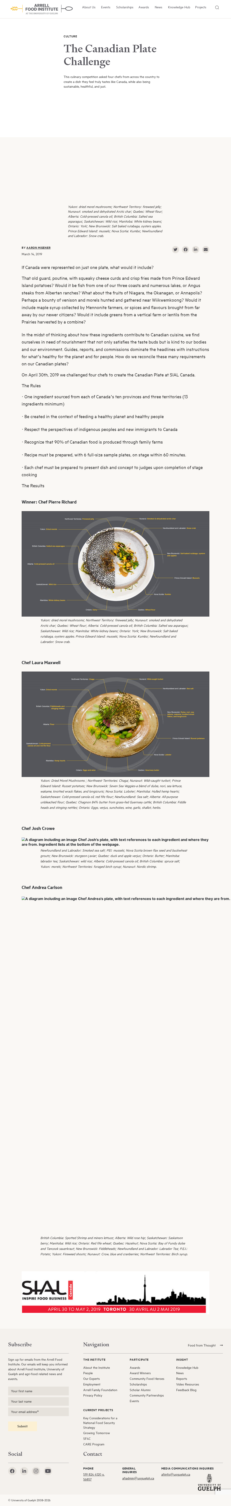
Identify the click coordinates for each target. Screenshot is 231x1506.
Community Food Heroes (147, 1378)
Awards (144, 7)
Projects (200, 7)
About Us (88, 7)
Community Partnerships (147, 1395)
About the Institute (96, 1367)
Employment (91, 1384)
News (158, 7)
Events (105, 7)
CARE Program (93, 1444)
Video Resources (187, 1384)
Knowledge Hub (179, 7)
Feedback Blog (186, 1390)
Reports (181, 1378)
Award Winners (140, 1373)
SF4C (87, 1438)
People (88, 1373)
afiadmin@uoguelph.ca (138, 1478)
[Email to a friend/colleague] (205, 249)
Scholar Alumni (140, 1390)
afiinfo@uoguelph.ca (175, 1474)
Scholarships (124, 7)
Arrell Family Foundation (100, 1390)
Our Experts (91, 1378)
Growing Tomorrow (96, 1433)
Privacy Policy (92, 1395)
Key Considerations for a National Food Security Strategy (100, 1423)
